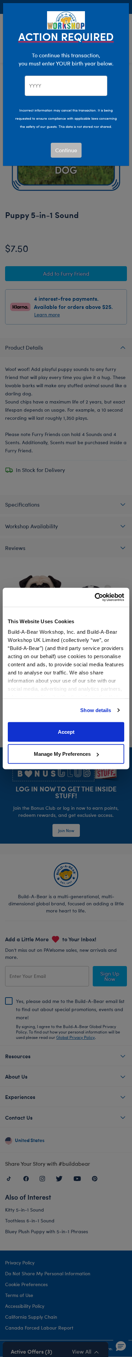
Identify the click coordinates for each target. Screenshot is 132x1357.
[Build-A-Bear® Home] (66, 19)
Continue (66, 150)
